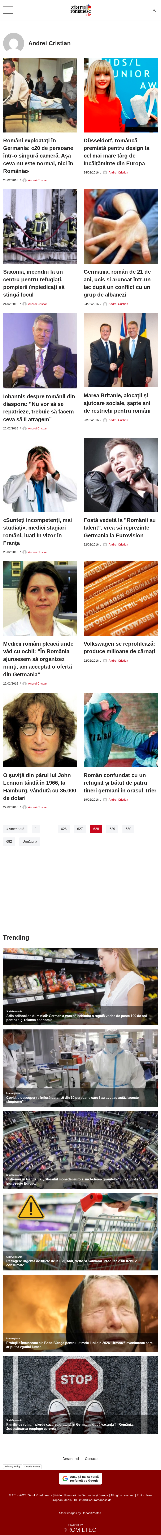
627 (80, 829)
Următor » (29, 841)
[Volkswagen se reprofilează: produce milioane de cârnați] (121, 598)
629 (112, 829)
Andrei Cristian (38, 180)
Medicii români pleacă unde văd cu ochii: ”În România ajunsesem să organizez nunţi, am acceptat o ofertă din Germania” (38, 659)
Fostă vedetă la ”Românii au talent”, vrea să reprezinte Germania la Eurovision (120, 528)
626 (64, 829)
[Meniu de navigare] (8, 10)
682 (9, 841)
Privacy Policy (12, 1466)
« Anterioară (15, 829)
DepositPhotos (91, 1513)
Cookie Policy (32, 1466)
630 (128, 829)
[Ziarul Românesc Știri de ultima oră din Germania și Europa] (80, 10)
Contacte (91, 1459)
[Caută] (154, 10)
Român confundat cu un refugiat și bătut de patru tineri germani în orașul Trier (120, 783)
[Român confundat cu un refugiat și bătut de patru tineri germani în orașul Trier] (121, 730)
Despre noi (71, 1459)
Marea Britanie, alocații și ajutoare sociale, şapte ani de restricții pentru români (117, 403)
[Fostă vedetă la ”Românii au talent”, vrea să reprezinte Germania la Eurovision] (121, 475)
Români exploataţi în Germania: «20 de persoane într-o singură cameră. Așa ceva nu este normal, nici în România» (38, 155)
